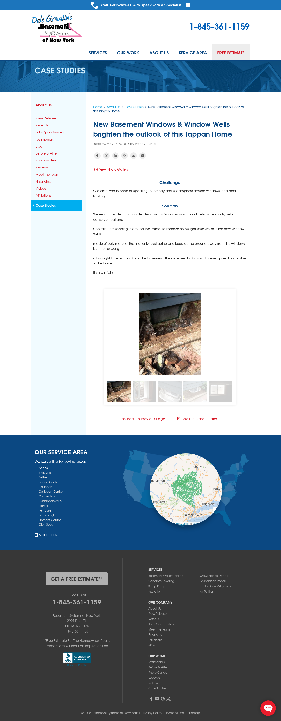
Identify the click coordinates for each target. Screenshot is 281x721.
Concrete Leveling (161, 581)
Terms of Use (175, 713)
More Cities (48, 535)
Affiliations (43, 195)
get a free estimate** (77, 579)
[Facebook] (151, 698)
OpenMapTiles (182, 523)
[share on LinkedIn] (115, 155)
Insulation (155, 591)
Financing (43, 181)
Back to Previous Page (145, 418)
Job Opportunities (50, 132)
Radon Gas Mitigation (215, 586)
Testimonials (45, 139)
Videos (41, 188)
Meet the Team (47, 174)
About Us (159, 52)
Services (98, 52)
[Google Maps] (162, 698)
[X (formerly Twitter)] (168, 698)
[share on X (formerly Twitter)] (106, 155)
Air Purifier (206, 591)
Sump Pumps (157, 586)
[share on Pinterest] (124, 155)
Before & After (47, 153)
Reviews (42, 167)
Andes (43, 468)
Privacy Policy (152, 713)
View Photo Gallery (113, 169)
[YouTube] (156, 698)
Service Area (193, 52)
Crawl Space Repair (214, 575)
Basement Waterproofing (165, 575)
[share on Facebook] (97, 155)
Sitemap (194, 713)
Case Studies (46, 205)
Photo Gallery (46, 160)
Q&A (151, 645)
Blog (39, 146)
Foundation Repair (213, 581)
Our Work (128, 52)
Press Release (46, 118)
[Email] (133, 155)
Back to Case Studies (199, 418)
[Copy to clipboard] (142, 155)
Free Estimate (230, 52)
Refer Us (42, 125)
